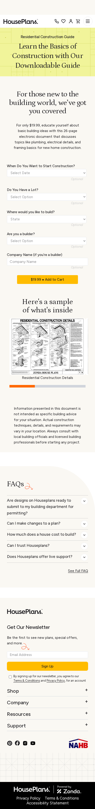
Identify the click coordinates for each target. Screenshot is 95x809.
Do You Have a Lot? (22, 190)
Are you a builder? (21, 234)
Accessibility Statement (48, 803)
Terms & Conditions (26, 680)
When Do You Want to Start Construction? (41, 166)
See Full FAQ (78, 571)
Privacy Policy (56, 680)
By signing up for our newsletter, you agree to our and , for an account (49, 678)
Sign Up (47, 666)
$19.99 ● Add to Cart (47, 279)
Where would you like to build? (31, 212)
